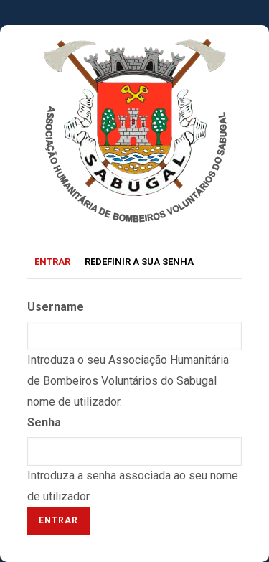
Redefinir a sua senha (139, 261)
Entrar (55, 263)
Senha (44, 422)
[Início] (134, 48)
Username (55, 307)
